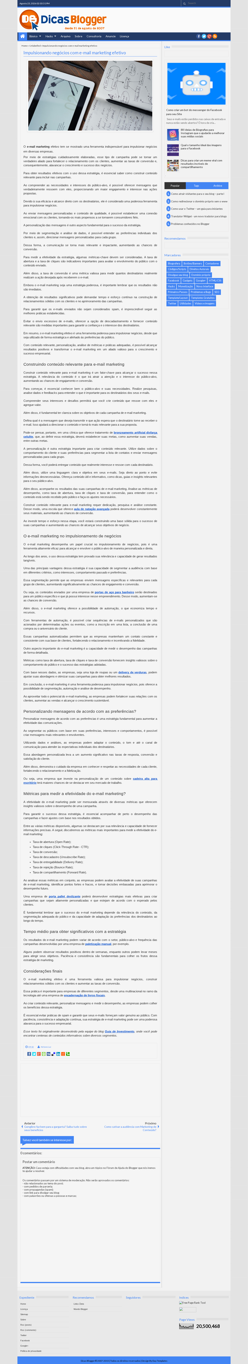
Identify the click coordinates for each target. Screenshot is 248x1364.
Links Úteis (79, 1304)
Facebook (173, 280)
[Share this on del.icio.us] (53, 1054)
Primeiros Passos (177, 292)
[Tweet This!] (34, 1054)
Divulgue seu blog (178, 274)
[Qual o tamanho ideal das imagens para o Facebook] (173, 150)
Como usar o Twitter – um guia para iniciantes (197, 208)
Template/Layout (178, 297)
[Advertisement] (90, 1090)
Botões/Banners (193, 263)
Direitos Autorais (199, 269)
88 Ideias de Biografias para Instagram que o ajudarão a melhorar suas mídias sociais (203, 133)
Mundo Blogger (81, 1309)
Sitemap (24, 1314)
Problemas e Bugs (201, 292)
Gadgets (187, 280)
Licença (124, 36)
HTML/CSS (215, 280)
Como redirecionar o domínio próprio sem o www (199, 201)
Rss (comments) (28, 1330)
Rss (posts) (26, 1325)
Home (22, 36)
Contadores (212, 263)
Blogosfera (174, 263)
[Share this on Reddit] (63, 1054)
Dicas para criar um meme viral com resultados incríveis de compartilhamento (201, 164)
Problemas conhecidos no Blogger (190, 223)
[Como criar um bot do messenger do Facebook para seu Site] (196, 84)
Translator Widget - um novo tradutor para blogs (199, 216)
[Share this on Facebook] (29, 1054)
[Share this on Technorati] (68, 1054)
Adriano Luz (46, 1047)
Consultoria (94, 36)
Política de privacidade (30, 1351)
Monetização (185, 286)
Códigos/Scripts (177, 269)
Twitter (172, 303)
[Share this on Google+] (39, 1054)
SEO (216, 292)
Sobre (78, 36)
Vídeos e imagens (204, 303)
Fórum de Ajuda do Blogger (122, 1167)
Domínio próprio (200, 274)
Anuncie (111, 36)
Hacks (49, 36)
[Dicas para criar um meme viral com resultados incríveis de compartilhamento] (173, 165)
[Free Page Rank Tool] (192, 1302)
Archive (218, 185)
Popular (175, 185)
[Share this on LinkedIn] (58, 1054)
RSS (215, 36)
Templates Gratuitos (202, 297)
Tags (196, 185)
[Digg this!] (48, 1054)
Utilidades (185, 303)
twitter (204, 36)
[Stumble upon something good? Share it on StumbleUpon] (44, 1054)
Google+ (209, 36)
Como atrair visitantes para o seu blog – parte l (197, 193)
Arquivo (66, 36)
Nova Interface (204, 286)
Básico (33, 36)
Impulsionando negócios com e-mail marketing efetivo (74, 52)
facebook (198, 36)
